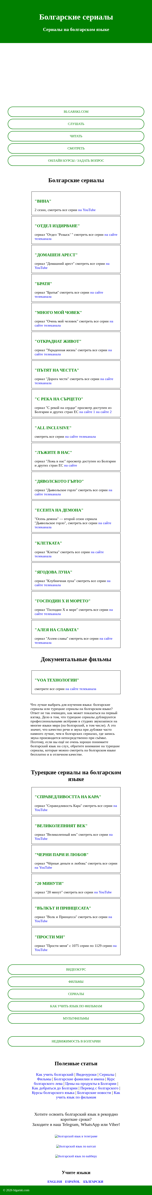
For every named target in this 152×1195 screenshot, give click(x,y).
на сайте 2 (104, 412)
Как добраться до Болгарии (55, 1088)
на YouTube (87, 210)
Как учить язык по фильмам (88, 1094)
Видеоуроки (86, 1074)
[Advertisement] (76, 77)
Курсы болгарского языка (53, 1092)
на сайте (70, 465)
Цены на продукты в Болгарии (90, 1083)
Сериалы (106, 1074)
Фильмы (44, 1079)
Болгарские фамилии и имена (79, 1079)
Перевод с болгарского (99, 1088)
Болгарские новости (94, 1092)
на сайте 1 (87, 412)
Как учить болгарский (54, 1074)
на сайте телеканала (80, 436)
